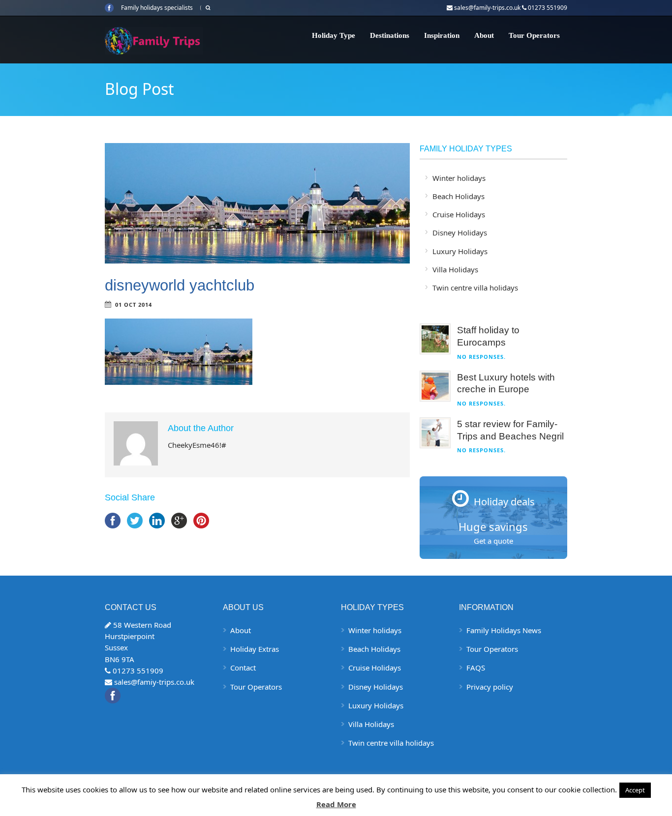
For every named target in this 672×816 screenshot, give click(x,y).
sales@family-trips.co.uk (487, 7)
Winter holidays (459, 178)
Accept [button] (635, 790)
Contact (243, 667)
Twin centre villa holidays (475, 287)
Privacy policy (489, 687)
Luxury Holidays (460, 251)
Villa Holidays (455, 269)
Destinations (389, 35)
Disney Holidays (459, 232)
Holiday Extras (254, 649)
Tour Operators (534, 35)
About (484, 35)
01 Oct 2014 (133, 304)
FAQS (475, 667)
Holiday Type (333, 35)
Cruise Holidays (458, 214)
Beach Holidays (458, 196)
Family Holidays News (503, 630)
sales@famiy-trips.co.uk (154, 682)
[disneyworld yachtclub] (257, 203)
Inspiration (441, 35)
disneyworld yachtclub (179, 285)
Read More (336, 804)
